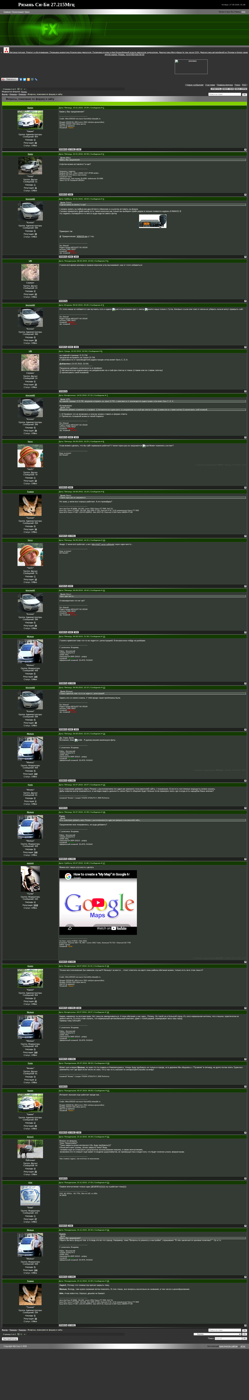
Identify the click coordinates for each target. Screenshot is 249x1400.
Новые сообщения (194, 85)
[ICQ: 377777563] (76, 257)
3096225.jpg (82, 236)
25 (108, 1281)
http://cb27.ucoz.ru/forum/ (103, 544)
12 (104, 636)
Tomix (30, 154)
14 (104, 734)
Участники (210, 85)
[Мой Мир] (32, 79)
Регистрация (18, 12)
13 (104, 688)
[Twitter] (25, 79)
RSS (243, 12)
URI (30, 261)
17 (104, 863)
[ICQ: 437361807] (70, 1226)
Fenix (30, 785)
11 (104, 590)
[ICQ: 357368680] (70, 194)
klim (30, 1183)
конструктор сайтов (228, 1346)
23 (108, 1183)
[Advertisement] (108, 66)
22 (108, 1137)
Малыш (24, 92)
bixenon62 (30, 199)
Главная (7, 12)
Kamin (30, 108)
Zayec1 (30, 1137)
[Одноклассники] (28, 79)
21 (108, 1091)
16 (104, 812)
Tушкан (30, 492)
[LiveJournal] (36, 79)
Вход (27, 12)
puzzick (30, 863)
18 (108, 966)
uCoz (243, 1346)
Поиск (237, 85)
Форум (5, 94)
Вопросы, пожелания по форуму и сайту (45, 94)
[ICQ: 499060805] (78, 149)
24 (108, 1230)
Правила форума (225, 85)
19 (108, 1012)
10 (104, 540)
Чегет (30, 441)
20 (108, 1063)
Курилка (13, 94)
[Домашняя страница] (70, 257)
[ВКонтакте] (21, 79)
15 (104, 785)
